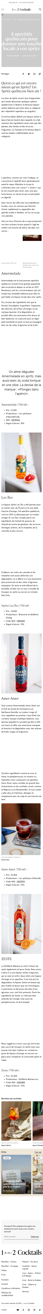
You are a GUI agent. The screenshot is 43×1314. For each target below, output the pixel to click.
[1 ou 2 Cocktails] (21, 9)
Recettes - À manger (9, 1266)
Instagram (29, 1310)
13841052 (21, 621)
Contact (4, 1284)
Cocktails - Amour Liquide (29, 1267)
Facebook (23, 1310)
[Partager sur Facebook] (23, 74)
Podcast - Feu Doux (30, 1262)
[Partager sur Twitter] (29, 74)
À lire (14, 19)
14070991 (21, 882)
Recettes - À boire (8, 1262)
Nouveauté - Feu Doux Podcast (21, 2)
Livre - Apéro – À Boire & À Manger (31, 1274)
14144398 (21, 1083)
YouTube (18, 1310)
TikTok (40, 1310)
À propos (5, 1280)
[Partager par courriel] (34, 74)
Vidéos (4, 1270)
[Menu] (2, 9)
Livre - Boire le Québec (31, 1280)
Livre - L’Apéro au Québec (29, 1286)
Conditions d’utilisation (10, 1288)
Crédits (4, 1310)
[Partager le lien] (40, 74)
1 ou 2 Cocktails (6, 19)
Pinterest (34, 1310)
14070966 (15, 420)
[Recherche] (40, 9)
